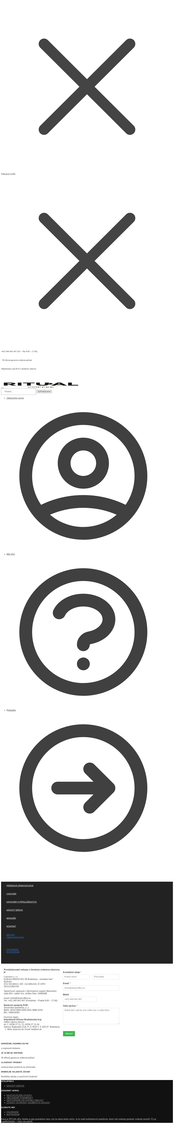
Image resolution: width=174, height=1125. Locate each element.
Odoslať (69, 1033)
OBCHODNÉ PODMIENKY (20, 1098)
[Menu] (2, 387)
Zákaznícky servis (15, 398)
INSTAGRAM (13, 952)
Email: (67, 983)
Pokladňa (11, 710)
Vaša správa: (70, 1006)
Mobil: (66, 994)
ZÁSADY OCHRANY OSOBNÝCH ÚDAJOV (28, 1103)
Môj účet (11, 554)
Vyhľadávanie (44, 391)
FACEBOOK (13, 949)
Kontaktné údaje (72, 972)
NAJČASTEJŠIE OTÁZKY (19, 1095)
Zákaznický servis (15, 937)
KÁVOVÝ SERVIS (15, 1086)
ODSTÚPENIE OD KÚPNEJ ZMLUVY (25, 1100)
